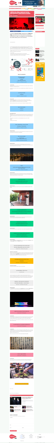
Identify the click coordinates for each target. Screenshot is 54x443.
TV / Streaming (15, 15)
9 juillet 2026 (19, 411)
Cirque (36, 8)
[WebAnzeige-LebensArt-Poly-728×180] (33, 2)
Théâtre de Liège (16, 393)
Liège (14, 393)
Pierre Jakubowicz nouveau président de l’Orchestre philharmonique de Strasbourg (29, 407)
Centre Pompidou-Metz (22, 437)
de (20, 2)
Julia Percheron (24, 399)
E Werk (21, 438)
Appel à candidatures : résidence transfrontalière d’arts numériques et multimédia (42, 55)
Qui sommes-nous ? (31, 435)
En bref (11, 15)
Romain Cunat (16, 407)
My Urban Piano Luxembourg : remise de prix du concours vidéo (29, 410)
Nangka (44, 442)
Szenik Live (11, 8)
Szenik (40, 442)
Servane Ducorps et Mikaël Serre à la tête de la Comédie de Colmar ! (27, 398)
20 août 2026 (19, 407)
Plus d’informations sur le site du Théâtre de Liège (22, 383)
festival (12, 393)
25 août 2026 (27, 399)
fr (18, 2)
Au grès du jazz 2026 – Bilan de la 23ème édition (17, 406)
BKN (37, 442)
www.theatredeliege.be (20, 118)
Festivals (43, 8)
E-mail (10, 427)
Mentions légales (31, 437)
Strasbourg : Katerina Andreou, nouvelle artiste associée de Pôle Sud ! (17, 410)
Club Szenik (19, 8)
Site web (23, 427)
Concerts (23, 8)
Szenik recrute (31, 436)
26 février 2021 (16, 14)
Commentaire (11, 417)
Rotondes (21, 436)
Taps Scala (21, 435)
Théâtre (30, 8)
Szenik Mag (15, 8)
